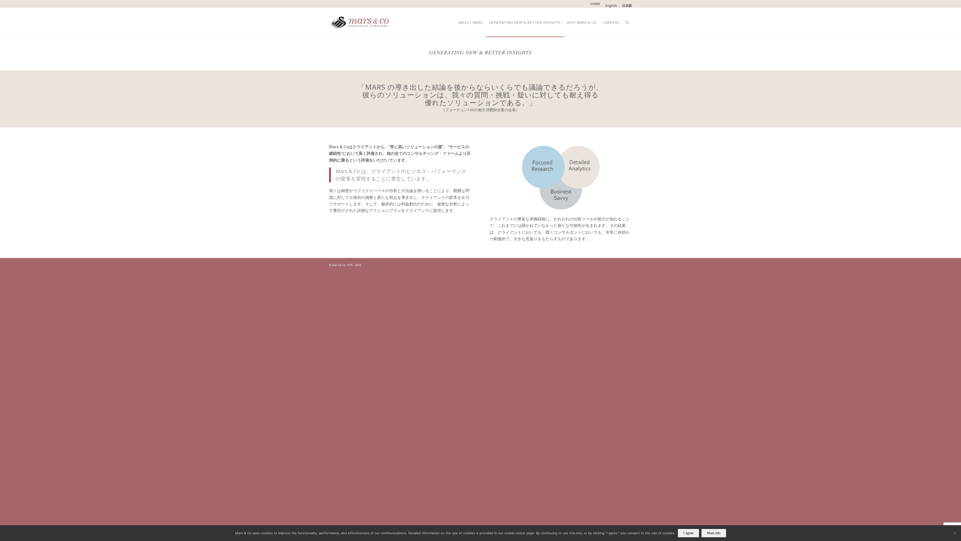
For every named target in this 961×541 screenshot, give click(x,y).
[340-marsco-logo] (360, 22)
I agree (688, 533)
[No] (954, 533)
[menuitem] (595, 4)
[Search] (627, 22)
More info (713, 533)
